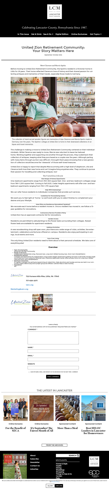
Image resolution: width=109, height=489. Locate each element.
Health (59, 466)
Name (31, 347)
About (33, 455)
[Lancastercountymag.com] (94, 466)
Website (31, 364)
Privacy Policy (55, 481)
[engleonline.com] (94, 477)
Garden (59, 476)
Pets (58, 478)
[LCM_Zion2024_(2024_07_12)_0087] (42, 302)
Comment (32, 329)
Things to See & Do (64, 474)
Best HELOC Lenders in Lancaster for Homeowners (93, 430)
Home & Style (61, 464)
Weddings (60, 470)
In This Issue (23, 34)
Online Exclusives (79, 34)
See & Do (47, 34)
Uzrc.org (29, 285)
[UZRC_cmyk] (21, 302)
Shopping (60, 472)
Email (31, 355)
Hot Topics (95, 34)
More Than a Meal (67, 428)
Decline (59, 486)
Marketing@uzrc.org (19, 289)
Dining (58, 468)
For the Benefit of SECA (15, 429)
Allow (50, 486)
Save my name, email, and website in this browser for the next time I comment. (54, 371)
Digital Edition (62, 34)
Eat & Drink (36, 34)
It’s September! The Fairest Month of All (41, 429)
